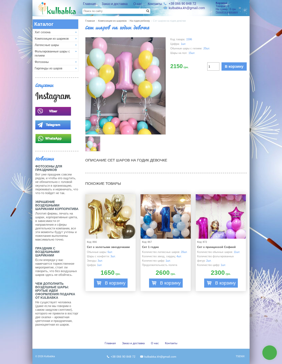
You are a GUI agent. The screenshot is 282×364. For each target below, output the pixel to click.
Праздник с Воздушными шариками (47, 252)
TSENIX (240, 356)
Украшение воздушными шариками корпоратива (56, 205)
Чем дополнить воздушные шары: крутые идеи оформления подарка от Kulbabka (55, 290)
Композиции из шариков (52, 38)
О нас (137, 4)
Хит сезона (42, 32)
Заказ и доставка (115, 4)
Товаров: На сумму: (227, 7)
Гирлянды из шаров (48, 68)
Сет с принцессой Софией (216, 247)
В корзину (234, 66)
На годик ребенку (140, 20)
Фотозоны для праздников (48, 168)
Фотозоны (42, 62)
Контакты (155, 4)
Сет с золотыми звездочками (108, 247)
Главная (89, 4)
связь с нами (269, 352)
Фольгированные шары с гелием (52, 53)
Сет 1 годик (150, 247)
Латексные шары (47, 45)
